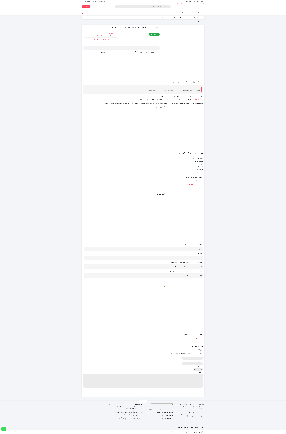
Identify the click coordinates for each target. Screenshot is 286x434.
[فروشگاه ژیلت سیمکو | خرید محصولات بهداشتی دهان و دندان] (186, 6)
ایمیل (201, 361)
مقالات (182, 12)
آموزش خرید (94, 1)
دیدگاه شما (200, 372)
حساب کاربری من (165, 12)
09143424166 (200, 1)
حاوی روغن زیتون (101, 39)
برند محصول (181, 81)
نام (202, 355)
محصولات (199, 12)
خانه (203, 17)
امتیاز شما (200, 366)
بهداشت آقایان (107, 35)
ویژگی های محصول (190, 81)
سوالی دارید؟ (154, 34)
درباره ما (89, 1)
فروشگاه (190, 12)
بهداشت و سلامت (92, 35)
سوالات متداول (102, 1)
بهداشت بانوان (100, 35)
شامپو (95, 39)
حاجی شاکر (107, 39)
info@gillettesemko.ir (190, 1)
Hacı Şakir (111, 33)
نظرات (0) (173, 81)
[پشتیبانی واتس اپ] (3, 429)
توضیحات (199, 81)
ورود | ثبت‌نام (86, 6)
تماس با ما (84, 1)
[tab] (199, 81)
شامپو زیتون (200, 99)
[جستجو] (116, 6)
